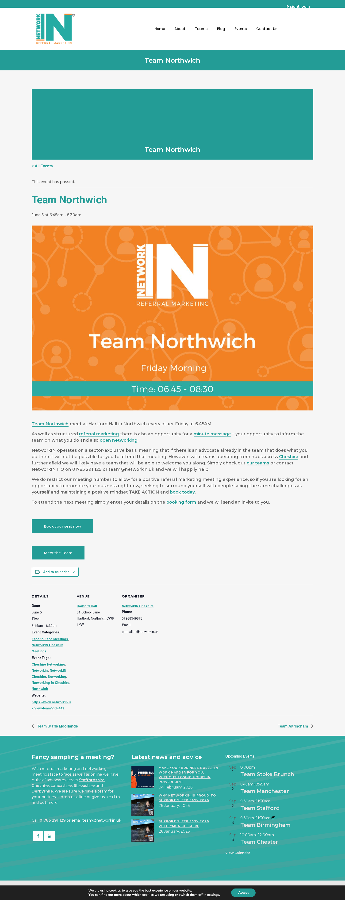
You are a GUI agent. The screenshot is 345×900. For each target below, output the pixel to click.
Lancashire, (62, 785)
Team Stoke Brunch (267, 774)
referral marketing (99, 434)
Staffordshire (92, 780)
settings (213, 895)
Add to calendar (56, 571)
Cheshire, (41, 785)
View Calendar (237, 853)
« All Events (42, 166)
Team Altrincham (293, 726)
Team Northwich (50, 423)
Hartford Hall (87, 606)
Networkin (40, 670)
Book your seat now (62, 526)
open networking (119, 440)
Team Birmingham (265, 825)
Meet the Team (58, 553)
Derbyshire (42, 791)
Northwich (40, 688)
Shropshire (84, 785)
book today (182, 492)
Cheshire (288, 456)
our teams (258, 463)
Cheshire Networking (48, 664)
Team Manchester (264, 791)
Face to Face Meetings (50, 638)
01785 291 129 (53, 820)
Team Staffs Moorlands (57, 726)
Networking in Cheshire (50, 682)
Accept (243, 892)
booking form (181, 502)
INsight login (298, 6)
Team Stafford (260, 808)
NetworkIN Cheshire (137, 606)
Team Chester (259, 842)
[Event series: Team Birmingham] (273, 818)
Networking (57, 676)
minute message (212, 434)
